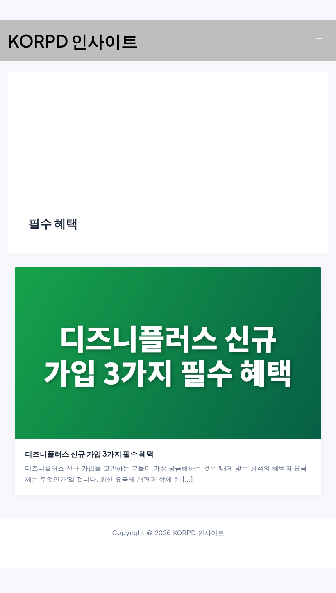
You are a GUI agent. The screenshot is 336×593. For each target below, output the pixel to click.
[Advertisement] (168, 153)
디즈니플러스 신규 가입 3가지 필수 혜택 (89, 453)
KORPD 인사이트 (73, 40)
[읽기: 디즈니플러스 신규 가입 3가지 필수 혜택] (168, 352)
